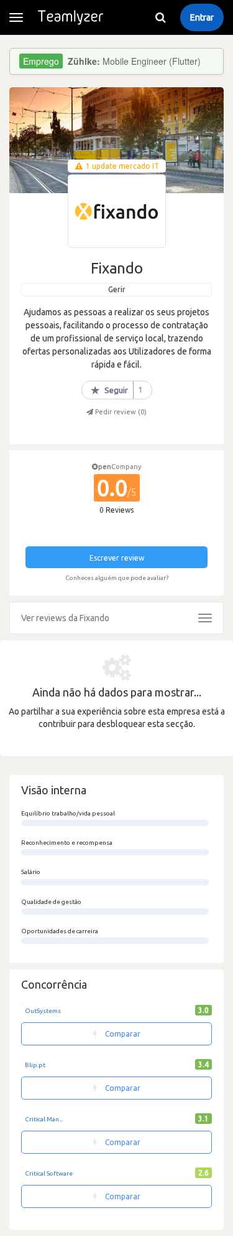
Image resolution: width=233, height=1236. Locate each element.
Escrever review (116, 558)
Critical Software (49, 1173)
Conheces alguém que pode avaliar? (116, 577)
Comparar (121, 1034)
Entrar (202, 17)
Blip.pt (35, 1065)
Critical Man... (44, 1119)
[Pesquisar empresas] (160, 17)
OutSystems (43, 1010)
